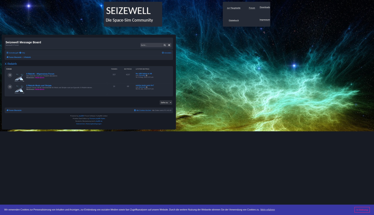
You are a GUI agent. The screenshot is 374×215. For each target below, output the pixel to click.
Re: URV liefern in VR (144, 73)
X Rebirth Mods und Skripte (38, 85)
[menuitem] (22, 53)
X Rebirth (11, 63)
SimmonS (142, 87)
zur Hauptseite (233, 8)
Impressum (265, 19)
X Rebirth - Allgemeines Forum (40, 74)
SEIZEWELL (127, 11)
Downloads (265, 7)
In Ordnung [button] (362, 210)
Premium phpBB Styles (97, 118)
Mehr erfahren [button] (267, 209)
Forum (252, 8)
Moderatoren (39, 77)
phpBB (81, 116)
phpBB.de (99, 121)
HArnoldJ (142, 75)
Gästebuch (234, 20)
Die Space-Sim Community (128, 20)
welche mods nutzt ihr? (145, 85)
